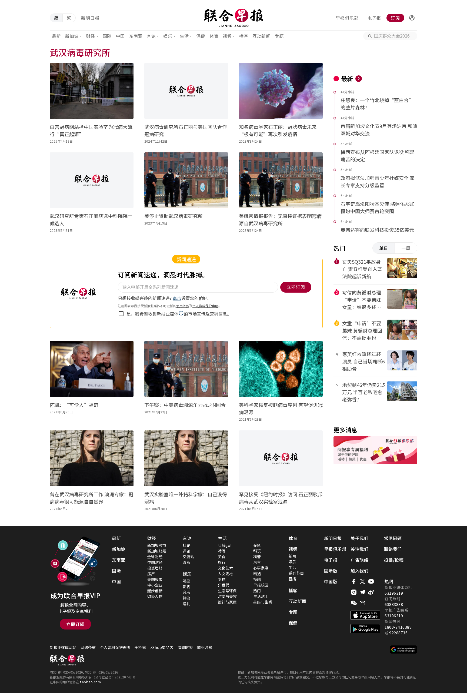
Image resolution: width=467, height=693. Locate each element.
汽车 (257, 562)
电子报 (374, 18)
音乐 (186, 592)
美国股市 (154, 579)
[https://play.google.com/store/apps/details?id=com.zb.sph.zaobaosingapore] (365, 628)
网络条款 (88, 647)
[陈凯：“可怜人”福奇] (92, 369)
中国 (120, 36)
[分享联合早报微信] (354, 603)
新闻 (292, 556)
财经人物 (154, 596)
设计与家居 (227, 602)
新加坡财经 (156, 551)
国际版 (331, 570)
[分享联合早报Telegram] (362, 592)
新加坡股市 (156, 545)
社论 (186, 545)
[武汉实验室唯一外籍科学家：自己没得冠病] (186, 458)
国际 (107, 36)
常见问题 (393, 538)
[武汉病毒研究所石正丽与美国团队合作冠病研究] (186, 91)
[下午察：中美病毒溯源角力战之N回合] (186, 369)
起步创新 (154, 590)
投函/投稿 (394, 560)
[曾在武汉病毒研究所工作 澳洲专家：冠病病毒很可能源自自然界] (92, 458)
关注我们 (359, 549)
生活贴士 (260, 596)
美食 (221, 556)
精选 (257, 573)
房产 (151, 573)
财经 (90, 36)
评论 (186, 551)
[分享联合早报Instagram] (354, 592)
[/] (233, 18)
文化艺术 (225, 568)
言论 (151, 36)
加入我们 (359, 570)
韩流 (186, 598)
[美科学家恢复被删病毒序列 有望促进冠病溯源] (281, 369)
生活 (184, 36)
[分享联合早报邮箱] (362, 603)
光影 (257, 545)
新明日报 (90, 18)
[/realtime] (358, 78)
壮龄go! (224, 545)
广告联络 (359, 560)
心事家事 (260, 568)
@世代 (223, 585)
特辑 (257, 579)
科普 (257, 556)
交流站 (188, 556)
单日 (383, 248)
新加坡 (72, 36)
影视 (186, 586)
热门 (257, 590)
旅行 (221, 562)
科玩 (257, 551)
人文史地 (225, 573)
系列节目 (296, 573)
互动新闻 (261, 36)
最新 (56, 36)
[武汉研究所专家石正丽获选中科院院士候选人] (92, 180)
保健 (200, 36)
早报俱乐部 (347, 18)
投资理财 (154, 568)
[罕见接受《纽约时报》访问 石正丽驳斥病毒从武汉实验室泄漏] (281, 458)
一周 (406, 248)
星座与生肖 (262, 602)
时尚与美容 (227, 596)
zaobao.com (90, 681)
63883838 (394, 604)
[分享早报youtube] (371, 581)
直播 (292, 578)
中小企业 (154, 585)
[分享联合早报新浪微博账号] (371, 592)
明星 (186, 581)
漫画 (186, 562)
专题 (279, 36)
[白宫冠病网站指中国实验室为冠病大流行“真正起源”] (92, 91)
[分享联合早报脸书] (354, 581)
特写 (221, 551)
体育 (213, 36)
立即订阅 (75, 624)
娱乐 (167, 36)
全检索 (140, 647)
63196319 (394, 593)
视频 (227, 36)
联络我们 (393, 549)
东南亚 (136, 36)
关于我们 (359, 538)
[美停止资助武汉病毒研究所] (186, 180)
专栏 (221, 579)
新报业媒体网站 (63, 647)
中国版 (331, 581)
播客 (243, 36)
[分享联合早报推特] (362, 581)
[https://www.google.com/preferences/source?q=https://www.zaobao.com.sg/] (403, 649)
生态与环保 (227, 590)
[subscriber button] (412, 18)
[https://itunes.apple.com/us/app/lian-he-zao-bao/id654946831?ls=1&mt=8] (365, 615)
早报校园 (260, 585)
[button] (411, 17)
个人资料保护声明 (115, 647)
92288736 (398, 632)
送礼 (186, 603)
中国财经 (154, 562)
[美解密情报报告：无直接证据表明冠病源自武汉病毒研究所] (281, 180)
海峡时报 (185, 647)
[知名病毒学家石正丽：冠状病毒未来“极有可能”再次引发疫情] (281, 91)
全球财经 (154, 556)
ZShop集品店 (161, 647)
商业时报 (204, 647)
